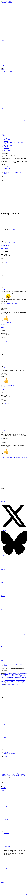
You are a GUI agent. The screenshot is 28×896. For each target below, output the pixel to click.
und (11, 323)
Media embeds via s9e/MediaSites (16, 775)
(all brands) (19, 676)
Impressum (6, 756)
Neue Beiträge (7, 139)
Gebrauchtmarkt (8, 145)
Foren (5, 138)
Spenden (6, 146)
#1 (4, 289)
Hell (25, 52)
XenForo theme (4, 777)
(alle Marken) (8, 681)
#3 (4, 430)
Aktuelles (6, 141)
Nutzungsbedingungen (9, 753)
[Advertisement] (14, 197)
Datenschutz (7, 755)
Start (5, 758)
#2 (4, 368)
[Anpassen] (12, 14)
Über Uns (6, 148)
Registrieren (4, 790)
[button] (12, 26)
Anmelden (3, 788)
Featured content (8, 142)
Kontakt (6, 752)
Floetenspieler (11, 229)
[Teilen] (15, 275)
